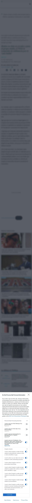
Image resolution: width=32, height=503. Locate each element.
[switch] (26, 424)
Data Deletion (7, 500)
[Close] (29, 395)
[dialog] (16, 447)
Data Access (16, 500)
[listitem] (16, 420)
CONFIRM (9, 494)
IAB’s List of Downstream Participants (18, 416)
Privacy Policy (24, 500)
